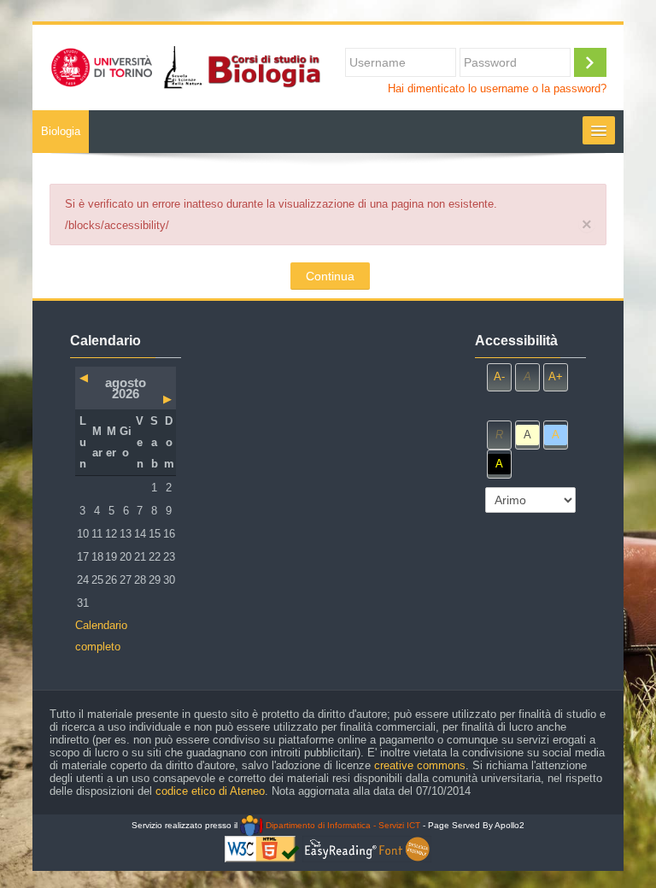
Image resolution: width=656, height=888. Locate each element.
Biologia (60, 131)
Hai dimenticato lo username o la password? (497, 89)
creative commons (420, 765)
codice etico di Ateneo (210, 791)
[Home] (185, 66)
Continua (330, 276)
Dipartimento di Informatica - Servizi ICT (341, 825)
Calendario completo (101, 636)
